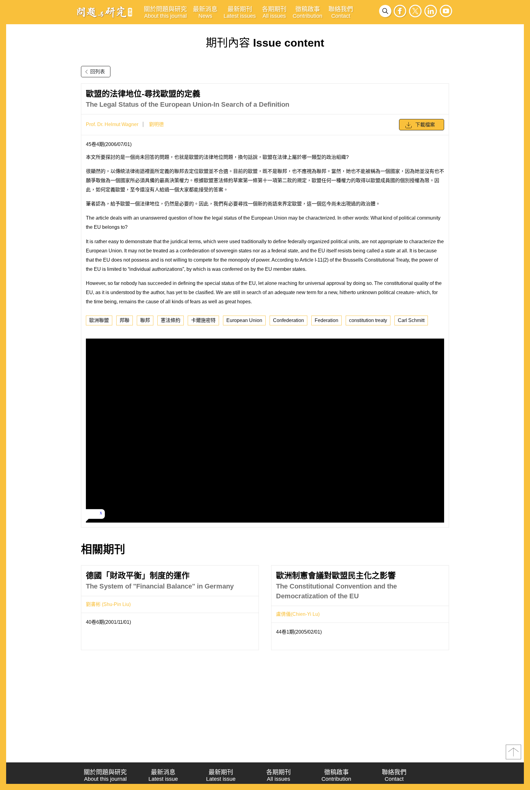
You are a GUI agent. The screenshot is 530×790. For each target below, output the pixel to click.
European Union (244, 320)
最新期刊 (240, 12)
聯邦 (145, 320)
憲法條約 (170, 320)
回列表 (97, 71)
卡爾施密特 (203, 320)
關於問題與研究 (165, 12)
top (513, 752)
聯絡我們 (340, 12)
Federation (326, 320)
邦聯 (124, 320)
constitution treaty (368, 320)
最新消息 (205, 12)
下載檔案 (425, 124)
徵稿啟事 (307, 12)
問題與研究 (104, 12)
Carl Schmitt (411, 320)
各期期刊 (274, 12)
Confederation (288, 320)
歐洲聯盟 (99, 320)
